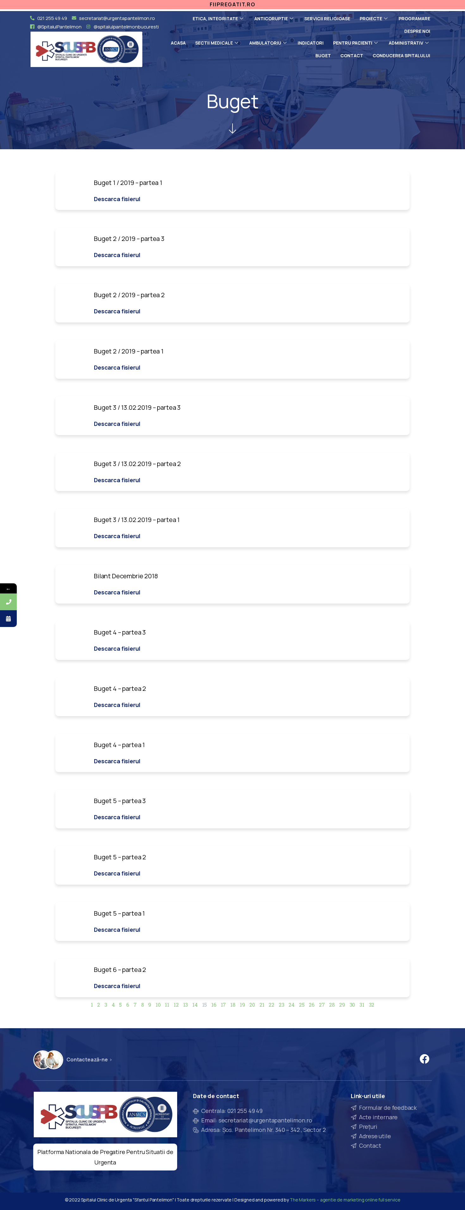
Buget (323, 55)
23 (281, 1004)
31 (361, 1004)
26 (311, 1004)
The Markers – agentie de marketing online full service (345, 1200)
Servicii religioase (327, 18)
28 (332, 1004)
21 (261, 1004)
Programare (414, 18)
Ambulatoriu (265, 43)
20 (252, 1004)
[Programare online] (8, 618)
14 (195, 1004)
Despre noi (417, 31)
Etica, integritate (215, 18)
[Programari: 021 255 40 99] (8, 601)
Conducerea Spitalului (401, 55)
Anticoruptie (271, 18)
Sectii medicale (214, 43)
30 (352, 1004)
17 (223, 1004)
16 (213, 1004)
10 (158, 1004)
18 (232, 1004)
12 (176, 1004)
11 (167, 1004)
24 (291, 1004)
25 (302, 1004)
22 (271, 1004)
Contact (351, 55)
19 (242, 1004)
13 (185, 1004)
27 (322, 1004)
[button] (117, 199)
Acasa (178, 43)
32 (372, 1004)
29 (342, 1004)
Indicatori (311, 43)
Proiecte (371, 18)
